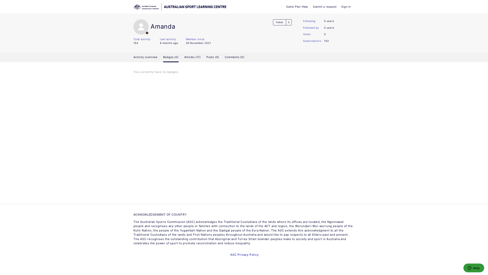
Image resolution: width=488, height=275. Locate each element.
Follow (279, 22)
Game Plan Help (297, 6)
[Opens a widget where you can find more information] (473, 268)
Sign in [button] (346, 6)
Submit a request (325, 6)
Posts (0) (212, 57)
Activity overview (145, 57)
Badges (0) (171, 57)
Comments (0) (234, 57)
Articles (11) (192, 57)
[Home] (199, 7)
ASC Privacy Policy (244, 254)
